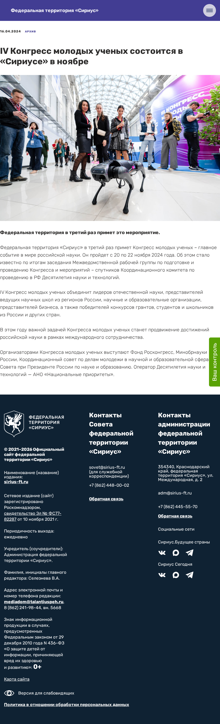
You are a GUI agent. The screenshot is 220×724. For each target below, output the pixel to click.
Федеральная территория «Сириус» (54, 10)
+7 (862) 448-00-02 (109, 485)
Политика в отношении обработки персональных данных (66, 704)
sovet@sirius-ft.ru (107, 467)
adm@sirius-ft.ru (175, 493)
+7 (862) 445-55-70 (177, 506)
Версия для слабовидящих (46, 693)
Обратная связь (106, 498)
